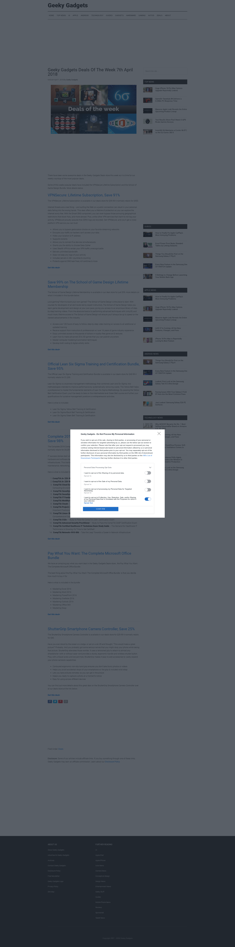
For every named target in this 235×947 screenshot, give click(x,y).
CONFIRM (100, 509)
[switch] (148, 473)
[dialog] (117, 474)
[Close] (160, 434)
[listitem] (117, 467)
